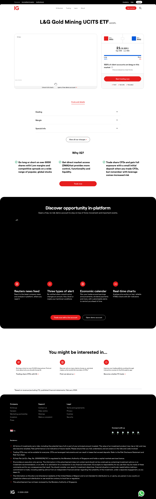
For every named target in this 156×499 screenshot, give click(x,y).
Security (70, 417)
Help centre (43, 411)
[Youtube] (128, 433)
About (83, 8)
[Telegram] (138, 433)
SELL (110, 37)
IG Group (13, 408)
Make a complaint (45, 417)
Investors (13, 417)
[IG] (16, 8)
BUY (138, 37)
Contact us (42, 408)
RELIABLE (130, 84)
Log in (139, 2)
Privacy (69, 411)
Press (12, 420)
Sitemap (41, 414)
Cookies (70, 414)
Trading (68, 8)
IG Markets (59, 8)
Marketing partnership (18, 414)
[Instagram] (133, 433)
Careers (13, 411)
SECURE (122, 84)
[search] (140, 8)
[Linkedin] (113, 433)
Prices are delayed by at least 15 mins (122, 69)
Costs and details (78, 102)
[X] (118, 433)
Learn (76, 8)
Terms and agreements (75, 408)
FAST (114, 84)
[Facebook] (123, 433)
